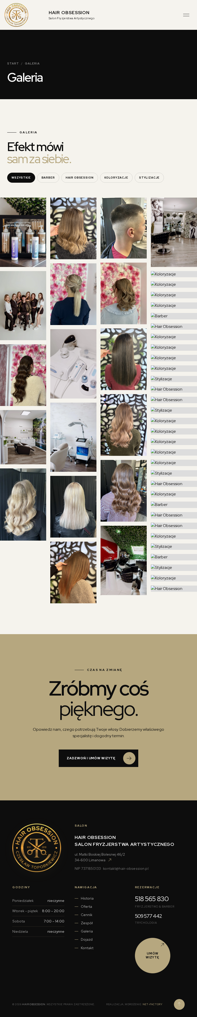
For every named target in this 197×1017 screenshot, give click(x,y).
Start (13, 63)
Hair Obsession (80, 177)
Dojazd (87, 939)
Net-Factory (153, 1004)
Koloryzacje (116, 177)
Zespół (87, 923)
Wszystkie (21, 177)
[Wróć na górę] (179, 1004)
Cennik (86, 914)
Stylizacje (149, 177)
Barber (48, 177)
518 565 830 (152, 899)
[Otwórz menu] (186, 15)
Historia (87, 898)
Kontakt (87, 948)
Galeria (87, 931)
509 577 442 (148, 916)
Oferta (86, 906)
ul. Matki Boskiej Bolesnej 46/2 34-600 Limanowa (100, 857)
